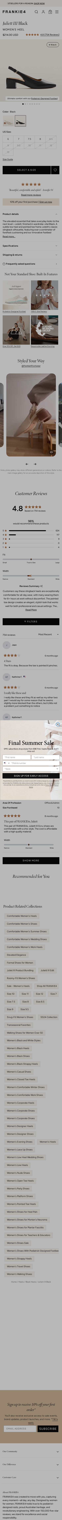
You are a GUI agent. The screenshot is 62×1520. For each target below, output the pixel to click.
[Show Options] (57, 768)
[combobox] (6, 763)
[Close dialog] (58, 724)
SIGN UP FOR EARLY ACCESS (31, 775)
